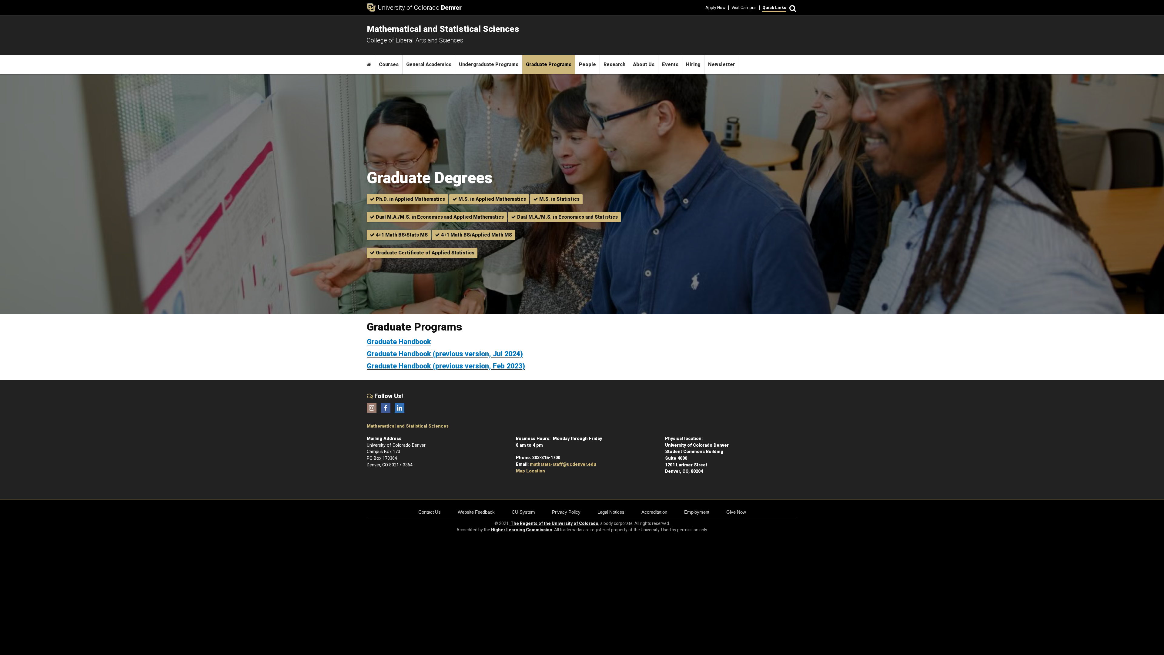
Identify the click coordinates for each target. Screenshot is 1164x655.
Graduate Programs (548, 64)
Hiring (693, 64)
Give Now (736, 512)
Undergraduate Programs (488, 64)
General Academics (428, 64)
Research (614, 64)
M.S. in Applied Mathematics (491, 199)
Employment (696, 512)
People (587, 64)
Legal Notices (610, 512)
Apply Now (715, 7)
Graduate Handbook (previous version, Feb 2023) (446, 366)
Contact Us (429, 512)
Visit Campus (744, 7)
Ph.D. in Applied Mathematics (410, 199)
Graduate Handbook (399, 342)
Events (670, 64)
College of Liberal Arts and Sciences (415, 40)
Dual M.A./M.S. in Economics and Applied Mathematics (439, 217)
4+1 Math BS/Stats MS (401, 235)
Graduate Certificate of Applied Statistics (424, 253)
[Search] (791, 8)
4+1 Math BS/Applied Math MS (476, 235)
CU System (523, 512)
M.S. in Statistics (559, 199)
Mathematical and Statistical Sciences (408, 426)
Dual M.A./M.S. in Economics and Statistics (567, 217)
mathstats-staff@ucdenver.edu (563, 464)
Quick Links (774, 7)
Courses (389, 64)
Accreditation (654, 512)
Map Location (530, 471)
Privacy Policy (566, 512)
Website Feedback (476, 512)
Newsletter (721, 64)
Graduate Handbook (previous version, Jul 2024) (445, 354)
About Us (643, 64)
